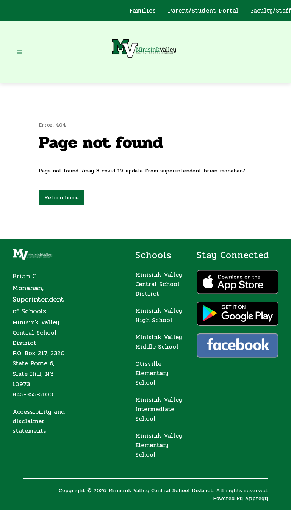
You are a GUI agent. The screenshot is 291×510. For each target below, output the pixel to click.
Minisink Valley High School (158, 315)
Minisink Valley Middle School (158, 341)
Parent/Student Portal (203, 10)
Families (143, 10)
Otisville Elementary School (152, 373)
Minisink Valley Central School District (158, 284)
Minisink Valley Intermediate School (158, 409)
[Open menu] (19, 52)
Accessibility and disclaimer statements (39, 421)
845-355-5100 (33, 394)
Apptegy (256, 498)
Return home (61, 198)
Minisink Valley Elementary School (158, 445)
